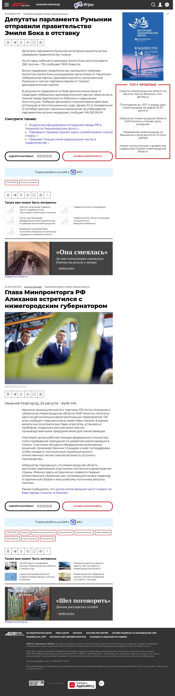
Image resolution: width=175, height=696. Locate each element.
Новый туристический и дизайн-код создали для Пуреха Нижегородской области (142, 148)
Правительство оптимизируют (89, 207)
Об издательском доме (39, 633)
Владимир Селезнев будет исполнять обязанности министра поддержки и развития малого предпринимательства (30, 233)
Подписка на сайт (36, 637)
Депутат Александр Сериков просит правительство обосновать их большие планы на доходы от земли (30, 211)
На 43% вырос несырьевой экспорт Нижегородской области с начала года (37, 566)
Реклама (77, 633)
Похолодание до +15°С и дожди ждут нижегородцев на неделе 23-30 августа (143, 107)
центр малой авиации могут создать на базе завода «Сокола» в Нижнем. (66, 491)
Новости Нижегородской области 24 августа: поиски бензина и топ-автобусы (142, 94)
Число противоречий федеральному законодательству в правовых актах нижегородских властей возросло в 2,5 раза (30, 222)
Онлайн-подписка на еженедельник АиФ (134, 633)
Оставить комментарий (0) (87, 156)
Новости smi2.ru (16, 276)
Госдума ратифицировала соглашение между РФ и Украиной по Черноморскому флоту (63, 126)
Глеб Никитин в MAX (15, 386)
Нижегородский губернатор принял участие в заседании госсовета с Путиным (88, 577)
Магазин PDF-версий (97, 633)
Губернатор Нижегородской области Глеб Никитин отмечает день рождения (142, 121)
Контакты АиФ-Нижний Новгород (68, 637)
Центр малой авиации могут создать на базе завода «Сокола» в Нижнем (37, 577)
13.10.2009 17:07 (12, 14)
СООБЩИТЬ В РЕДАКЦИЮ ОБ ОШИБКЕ (108, 637)
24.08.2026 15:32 (13, 287)
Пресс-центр (62, 633)
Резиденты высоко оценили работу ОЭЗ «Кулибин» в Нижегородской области (88, 566)
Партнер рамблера (56, 683)
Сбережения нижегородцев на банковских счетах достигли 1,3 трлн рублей (143, 135)
